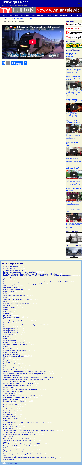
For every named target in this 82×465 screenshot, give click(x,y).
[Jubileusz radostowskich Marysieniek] (74, 196)
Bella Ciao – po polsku (10, 418)
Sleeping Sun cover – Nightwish (14, 401)
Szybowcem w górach (10, 364)
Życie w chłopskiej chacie (11, 278)
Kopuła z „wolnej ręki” (10, 426)
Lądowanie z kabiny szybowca (13, 366)
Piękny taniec (7, 311)
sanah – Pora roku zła (10, 399)
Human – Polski (8, 387)
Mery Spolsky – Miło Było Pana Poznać (16, 397)
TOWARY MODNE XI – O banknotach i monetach (20, 432)
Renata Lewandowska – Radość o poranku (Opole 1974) (22, 325)
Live (10, 15)
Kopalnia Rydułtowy (9, 368)
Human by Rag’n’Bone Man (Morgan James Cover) (20, 389)
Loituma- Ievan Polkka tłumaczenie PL (16, 303)
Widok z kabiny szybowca (11, 456)
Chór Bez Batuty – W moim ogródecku (16, 438)
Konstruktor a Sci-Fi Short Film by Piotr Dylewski (19, 434)
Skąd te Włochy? (9, 291)
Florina (5, 420)
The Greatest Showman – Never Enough (17, 385)
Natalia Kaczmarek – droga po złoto (15, 344)
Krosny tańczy (8, 360)
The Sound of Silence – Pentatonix (15, 381)
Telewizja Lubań (15, 2)
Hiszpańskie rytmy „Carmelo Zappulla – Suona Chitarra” (22, 454)
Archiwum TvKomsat (44, 15)
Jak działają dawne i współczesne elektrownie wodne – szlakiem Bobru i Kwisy (29, 458)
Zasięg (16, 15)
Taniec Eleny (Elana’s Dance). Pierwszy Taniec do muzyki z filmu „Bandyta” (28, 377)
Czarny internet (8, 334)
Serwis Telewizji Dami (60, 15)
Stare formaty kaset (9, 268)
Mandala (6, 313)
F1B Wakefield (8, 305)
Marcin (5, 309)
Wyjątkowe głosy (8, 424)
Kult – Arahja (7, 448)
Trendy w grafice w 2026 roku (13, 270)
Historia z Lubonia (9, 307)
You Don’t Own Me (9, 393)
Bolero (5, 346)
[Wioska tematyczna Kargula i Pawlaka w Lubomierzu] (74, 62)
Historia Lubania (8, 338)
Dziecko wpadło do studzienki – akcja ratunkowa (19, 272)
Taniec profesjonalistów (11, 332)
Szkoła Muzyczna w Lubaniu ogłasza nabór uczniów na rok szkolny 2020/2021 (29, 430)
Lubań (5, 297)
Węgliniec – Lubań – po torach (13, 342)
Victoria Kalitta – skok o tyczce (13, 290)
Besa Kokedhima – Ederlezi (12, 370)
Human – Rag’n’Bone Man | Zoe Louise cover (18, 383)
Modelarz (6, 280)
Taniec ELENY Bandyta (11, 375)
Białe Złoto (6, 336)
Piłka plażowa (7, 327)
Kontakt (78, 15)
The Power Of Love (9, 409)
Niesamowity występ (10, 340)
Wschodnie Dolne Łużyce (11, 354)
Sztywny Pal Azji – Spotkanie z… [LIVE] (16, 299)
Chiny (5, 358)
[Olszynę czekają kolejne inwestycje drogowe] (74, 174)
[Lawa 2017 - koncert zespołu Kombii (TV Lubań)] (74, 107)
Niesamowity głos (9, 416)
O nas (5, 15)
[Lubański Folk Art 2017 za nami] (74, 217)
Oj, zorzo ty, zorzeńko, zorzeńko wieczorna (17, 450)
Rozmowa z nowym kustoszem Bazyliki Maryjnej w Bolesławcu (24, 284)
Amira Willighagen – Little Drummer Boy (16, 321)
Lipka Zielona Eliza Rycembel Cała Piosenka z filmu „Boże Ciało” (25, 371)
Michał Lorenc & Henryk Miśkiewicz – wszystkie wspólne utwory (24, 374)
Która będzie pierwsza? (11, 331)
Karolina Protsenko (9, 411)
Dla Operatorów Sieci (28, 15)
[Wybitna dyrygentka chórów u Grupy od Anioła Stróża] (74, 151)
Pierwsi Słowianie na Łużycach (13, 356)
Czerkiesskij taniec (9, 407)
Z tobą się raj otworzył (10, 266)
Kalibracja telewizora (10, 287)
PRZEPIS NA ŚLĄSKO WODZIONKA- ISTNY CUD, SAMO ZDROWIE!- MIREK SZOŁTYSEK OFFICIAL (37, 276)
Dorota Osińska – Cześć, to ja (13, 391)
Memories (6, 413)
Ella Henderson (8, 415)
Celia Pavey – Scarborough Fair (14, 295)
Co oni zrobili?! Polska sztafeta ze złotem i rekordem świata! (23, 422)
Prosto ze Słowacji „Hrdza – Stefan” (15, 452)
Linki (71, 15)
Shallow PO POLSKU (10, 405)
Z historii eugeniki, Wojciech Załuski (15, 350)
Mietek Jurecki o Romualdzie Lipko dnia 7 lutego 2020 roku (23, 444)
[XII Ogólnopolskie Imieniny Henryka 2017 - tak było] (74, 128)
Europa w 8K (7, 315)
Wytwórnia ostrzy (9, 286)
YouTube (11, 18)
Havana (5, 442)
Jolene (5, 403)
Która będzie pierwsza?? (11, 329)
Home (4, 18)
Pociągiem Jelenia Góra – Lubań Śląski (16, 446)
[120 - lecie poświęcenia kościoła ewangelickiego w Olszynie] (74, 85)
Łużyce (5, 293)
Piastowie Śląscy (8, 459)
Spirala (5, 319)
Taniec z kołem (8, 436)
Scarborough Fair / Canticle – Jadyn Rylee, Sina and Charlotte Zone (26, 379)
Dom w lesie (7, 323)
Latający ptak (7, 362)
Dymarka (6, 301)
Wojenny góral (8, 348)
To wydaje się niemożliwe (11, 317)
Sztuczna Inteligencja (10, 352)
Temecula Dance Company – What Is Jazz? (18, 440)
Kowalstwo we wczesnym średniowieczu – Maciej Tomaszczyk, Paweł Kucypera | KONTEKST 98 (35, 282)
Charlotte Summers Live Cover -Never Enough (19, 395)
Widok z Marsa (8, 428)
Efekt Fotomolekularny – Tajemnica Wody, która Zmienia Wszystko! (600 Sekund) (30, 274)
